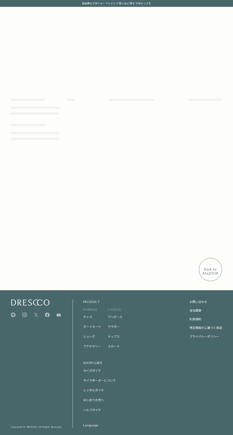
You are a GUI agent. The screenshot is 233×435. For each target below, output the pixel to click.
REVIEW (139, 16)
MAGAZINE (102, 16)
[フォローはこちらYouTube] (58, 315)
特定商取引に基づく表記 (206, 328)
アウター (114, 326)
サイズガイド (92, 370)
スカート (114, 346)
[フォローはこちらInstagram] (24, 315)
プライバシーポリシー (204, 336)
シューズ (89, 336)
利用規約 (195, 319)
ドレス (87, 317)
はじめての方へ (93, 400)
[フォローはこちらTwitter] (36, 315)
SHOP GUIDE (163, 16)
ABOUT (122, 16)
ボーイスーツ (92, 326)
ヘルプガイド (92, 410)
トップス (114, 336)
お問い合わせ (198, 302)
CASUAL (78, 16)
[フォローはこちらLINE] (13, 315)
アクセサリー (92, 346)
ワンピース (115, 317)
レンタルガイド (93, 390)
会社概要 (195, 310)
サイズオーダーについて (99, 380)
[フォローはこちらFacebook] (47, 315)
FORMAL (57, 16)
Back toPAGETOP (210, 271)
